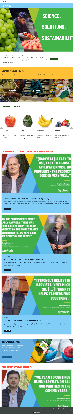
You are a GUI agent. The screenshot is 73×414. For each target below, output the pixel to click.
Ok (33, 412)
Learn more (5, 139)
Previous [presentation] (1, 128)
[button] (69, 5)
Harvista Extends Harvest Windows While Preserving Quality (26, 199)
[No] (71, 410)
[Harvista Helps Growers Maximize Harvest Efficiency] (36, 215)
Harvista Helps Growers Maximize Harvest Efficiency (23, 259)
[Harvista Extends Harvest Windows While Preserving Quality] (36, 154)
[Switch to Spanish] (5, 1)
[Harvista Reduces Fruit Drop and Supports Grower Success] (36, 276)
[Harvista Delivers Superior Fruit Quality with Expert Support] (36, 370)
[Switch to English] (3, 1)
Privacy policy (37, 412)
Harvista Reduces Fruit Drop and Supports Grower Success (26, 320)
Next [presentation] (71, 128)
